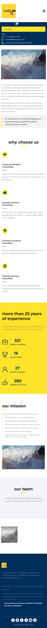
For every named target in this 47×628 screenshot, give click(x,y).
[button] (23, 457)
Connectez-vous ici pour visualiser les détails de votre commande (23, 604)
